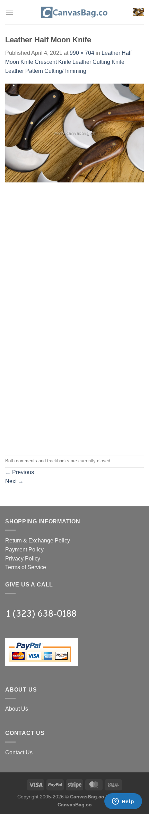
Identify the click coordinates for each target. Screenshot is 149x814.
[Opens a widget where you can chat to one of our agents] (123, 802)
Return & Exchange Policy (37, 540)
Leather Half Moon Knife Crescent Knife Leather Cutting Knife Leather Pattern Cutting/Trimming (68, 62)
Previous (19, 472)
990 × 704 (82, 53)
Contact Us (19, 752)
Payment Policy (24, 549)
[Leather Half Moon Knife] (74, 133)
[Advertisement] (74, 240)
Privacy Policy (22, 559)
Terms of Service (25, 567)
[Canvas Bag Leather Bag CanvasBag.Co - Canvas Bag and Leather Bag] (74, 12)
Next (14, 481)
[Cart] (138, 12)
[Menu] (9, 11)
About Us (16, 709)
